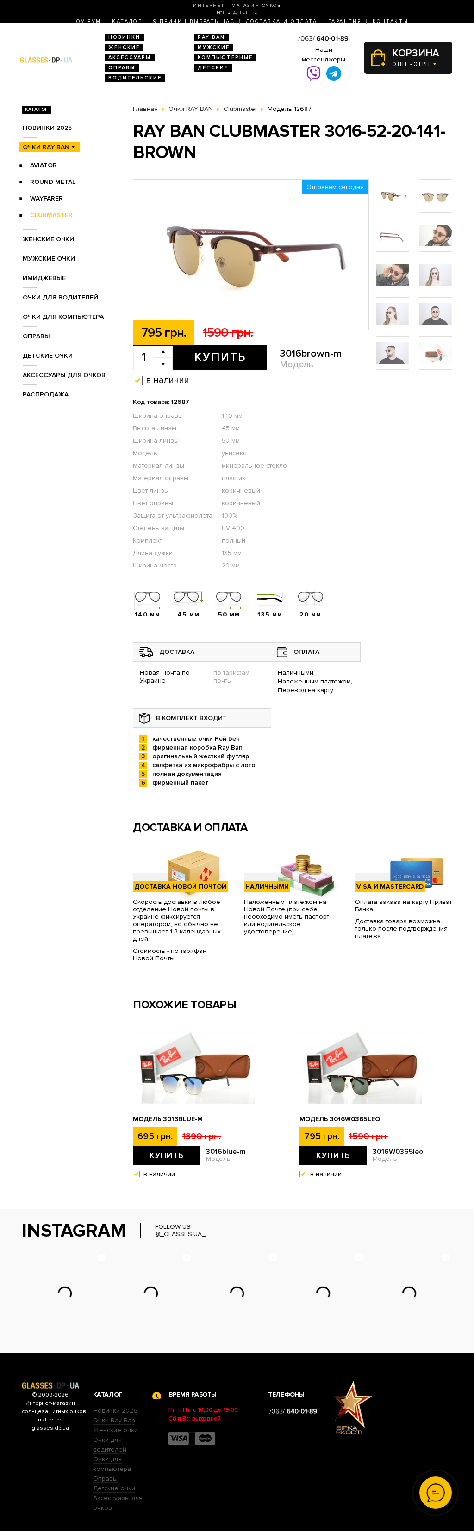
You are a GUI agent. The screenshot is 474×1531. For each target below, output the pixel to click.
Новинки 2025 (47, 128)
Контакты (390, 21)
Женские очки (48, 239)
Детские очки (48, 356)
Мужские (214, 47)
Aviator (43, 165)
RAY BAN (211, 37)
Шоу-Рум (85, 21)
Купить (220, 357)
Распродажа (46, 394)
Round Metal (52, 182)
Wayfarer (46, 198)
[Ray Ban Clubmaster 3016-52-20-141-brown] (250, 255)
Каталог (127, 21)
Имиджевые (44, 278)
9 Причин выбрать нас (194, 21)
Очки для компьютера (63, 317)
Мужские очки (49, 258)
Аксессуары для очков (64, 375)
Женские (124, 47)
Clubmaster (51, 215)
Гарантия (345, 21)
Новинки (124, 37)
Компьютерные (225, 58)
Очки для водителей (60, 297)
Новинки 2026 (115, 1411)
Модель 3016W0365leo (339, 1119)
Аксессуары (129, 58)
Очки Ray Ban (114, 1420)
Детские (213, 68)
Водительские (135, 78)
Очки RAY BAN (46, 147)
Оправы (121, 68)
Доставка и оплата (281, 21)
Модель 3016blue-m (168, 1119)
